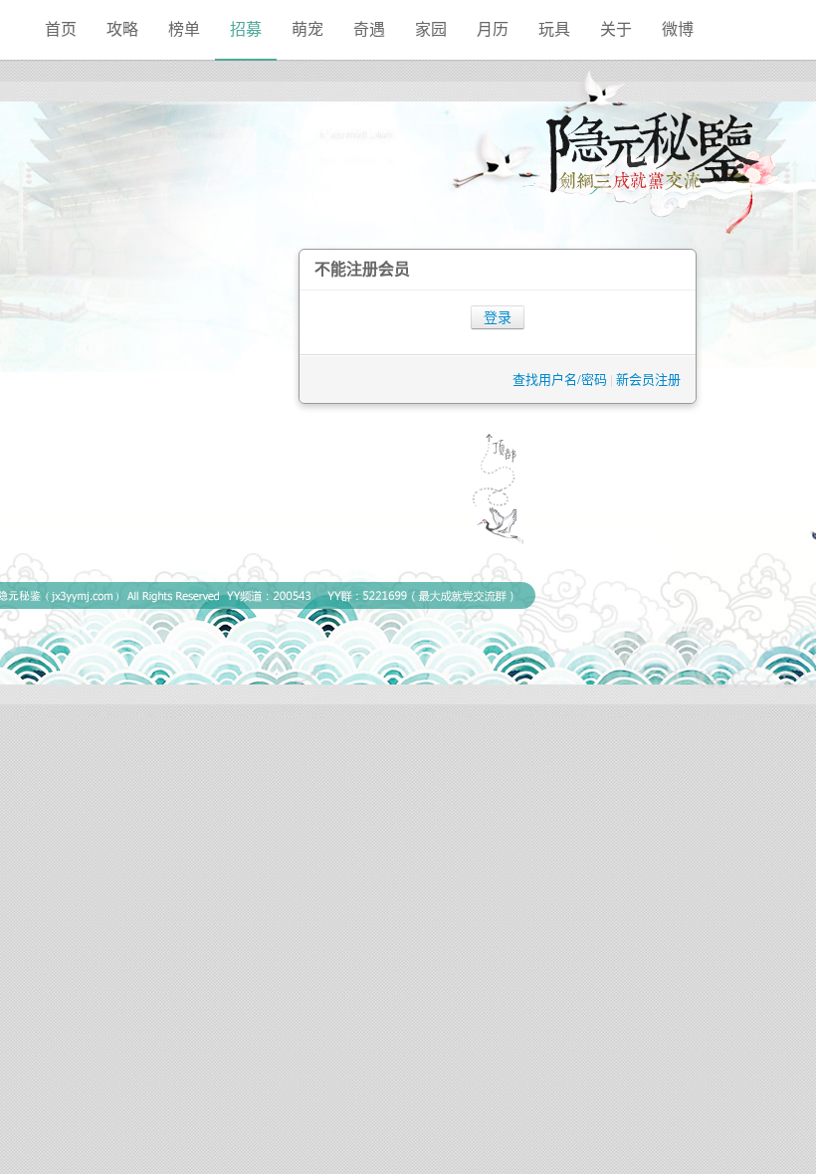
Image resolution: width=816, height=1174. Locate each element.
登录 (497, 317)
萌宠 (307, 29)
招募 (246, 29)
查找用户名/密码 (559, 379)
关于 (616, 29)
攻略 (122, 29)
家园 (431, 29)
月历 (493, 29)
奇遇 (369, 29)
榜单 (184, 29)
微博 (678, 29)
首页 (61, 29)
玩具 (554, 29)
